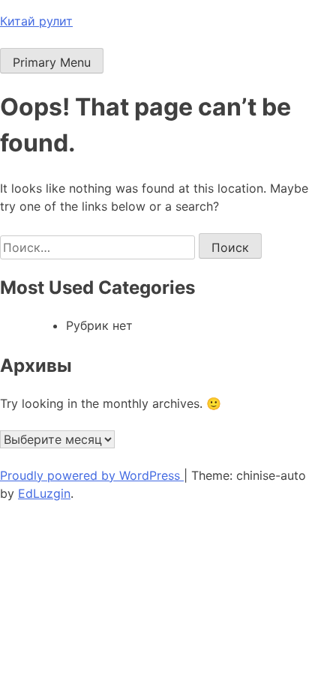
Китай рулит (36, 20)
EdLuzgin (44, 493)
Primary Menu (52, 62)
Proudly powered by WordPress (92, 475)
